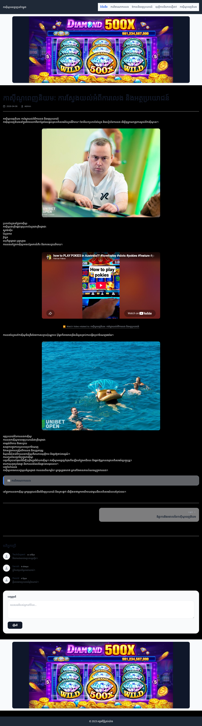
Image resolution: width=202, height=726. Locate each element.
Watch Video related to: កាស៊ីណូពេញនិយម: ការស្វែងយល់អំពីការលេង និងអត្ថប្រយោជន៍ (101, 326)
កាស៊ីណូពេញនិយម (188, 7)
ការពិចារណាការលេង (119, 7)
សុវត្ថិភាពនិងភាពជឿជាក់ (166, 7)
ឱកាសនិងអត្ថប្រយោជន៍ (142, 7)
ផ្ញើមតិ (15, 625)
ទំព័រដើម (104, 7)
